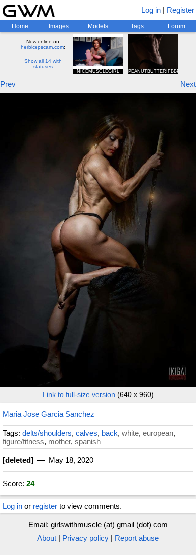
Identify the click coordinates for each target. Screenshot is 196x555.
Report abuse (137, 538)
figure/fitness (23, 441)
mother (59, 441)
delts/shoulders (47, 433)
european (158, 433)
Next (188, 84)
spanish (88, 441)
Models (98, 26)
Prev (8, 84)
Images (59, 26)
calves (86, 433)
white (130, 433)
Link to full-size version (79, 394)
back (110, 433)
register (45, 506)
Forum (176, 26)
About (46, 538)
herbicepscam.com (42, 47)
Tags (137, 26)
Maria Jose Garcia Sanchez (48, 414)
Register (180, 10)
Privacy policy (85, 538)
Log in (151, 10)
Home (20, 26)
